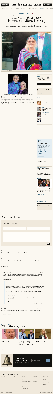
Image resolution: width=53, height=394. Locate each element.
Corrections (24, 379)
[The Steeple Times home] (26, 5)
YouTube (2, 379)
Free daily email (5, 4)
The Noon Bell (8, 379)
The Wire (47, 8)
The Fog (11, 8)
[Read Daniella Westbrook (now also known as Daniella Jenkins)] (39, 103)
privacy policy (14, 243)
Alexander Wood (40, 165)
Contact (23, 383)
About (23, 376)
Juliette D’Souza (40, 341)
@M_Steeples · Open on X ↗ (41, 201)
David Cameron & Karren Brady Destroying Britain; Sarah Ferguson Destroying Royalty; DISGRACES (44, 190)
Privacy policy (45, 376)
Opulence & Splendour (18, 8)
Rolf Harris (30, 94)
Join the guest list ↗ (40, 93)
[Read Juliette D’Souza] (43, 334)
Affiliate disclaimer (46, 386)
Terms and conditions (46, 382)
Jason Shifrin (5, 341)
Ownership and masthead (26, 381)
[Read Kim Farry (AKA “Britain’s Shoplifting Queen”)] (39, 114)
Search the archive (25, 386)
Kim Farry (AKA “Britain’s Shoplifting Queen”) (46, 115)
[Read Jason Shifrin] (9, 334)
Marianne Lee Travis (45, 119)
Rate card (34, 379)
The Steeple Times (21, 29)
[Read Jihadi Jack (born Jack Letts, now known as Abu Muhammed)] (39, 109)
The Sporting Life (35, 8)
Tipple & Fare (25, 8)
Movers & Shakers (5, 8)
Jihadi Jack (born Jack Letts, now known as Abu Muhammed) (46, 109)
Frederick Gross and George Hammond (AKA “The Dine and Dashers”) (26, 342)
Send (48, 243)
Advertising (35, 376)
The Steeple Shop (25, 388)
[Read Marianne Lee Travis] (39, 120)
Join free (48, 360)
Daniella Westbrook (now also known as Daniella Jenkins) (46, 103)
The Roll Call (41, 8)
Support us (14, 379)
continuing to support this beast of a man (18, 100)
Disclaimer (45, 384)
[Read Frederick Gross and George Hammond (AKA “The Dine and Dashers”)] (26, 334)
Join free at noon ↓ (40, 208)
